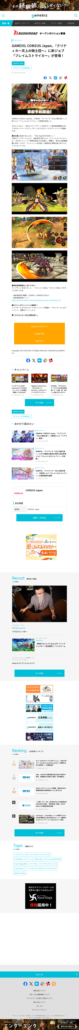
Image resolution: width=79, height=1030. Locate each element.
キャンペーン (17, 40)
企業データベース (22, 23)
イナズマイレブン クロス (21, 854)
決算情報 (70, 23)
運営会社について (39, 990)
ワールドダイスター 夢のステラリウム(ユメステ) (41, 868)
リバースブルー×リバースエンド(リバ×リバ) (43, 864)
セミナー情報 (56, 23)
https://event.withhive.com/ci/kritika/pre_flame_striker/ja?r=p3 (36, 300)
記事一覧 (5, 23)
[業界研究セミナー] (41, 547)
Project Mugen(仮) (20, 864)
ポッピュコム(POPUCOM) (53, 859)
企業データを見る (39, 517)
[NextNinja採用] (40, 896)
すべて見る (39, 402)
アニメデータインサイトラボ (41, 854)
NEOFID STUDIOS (19, 873)
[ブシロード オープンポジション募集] (39, 32)
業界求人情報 (40, 23)
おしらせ (39, 1006)
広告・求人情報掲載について (40, 994)
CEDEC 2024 (38, 859)
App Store (39, 341)
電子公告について (39, 1002)
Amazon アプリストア (39, 326)
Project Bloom (19, 868)
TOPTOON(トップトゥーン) (22, 859)
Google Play (39, 333)
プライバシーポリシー (39, 1010)
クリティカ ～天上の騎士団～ (21, 68)
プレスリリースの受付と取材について (39, 998)
